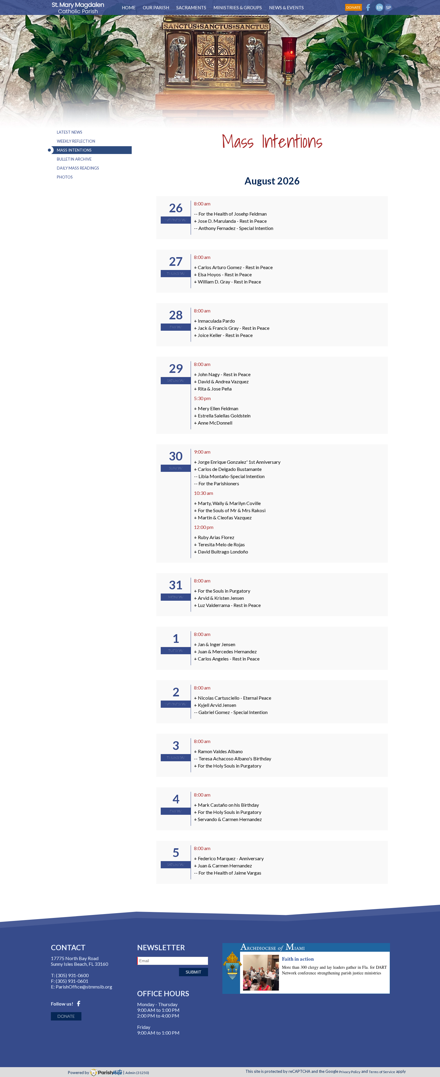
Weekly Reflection (76, 141)
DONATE (66, 1016)
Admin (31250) (137, 1072)
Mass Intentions (74, 150)
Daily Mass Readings (78, 168)
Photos (65, 177)
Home (129, 7)
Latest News (69, 132)
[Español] (388, 7)
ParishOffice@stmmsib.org (84, 986)
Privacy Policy (349, 1071)
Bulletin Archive (74, 159)
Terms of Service (382, 1071)
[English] (379, 7)
